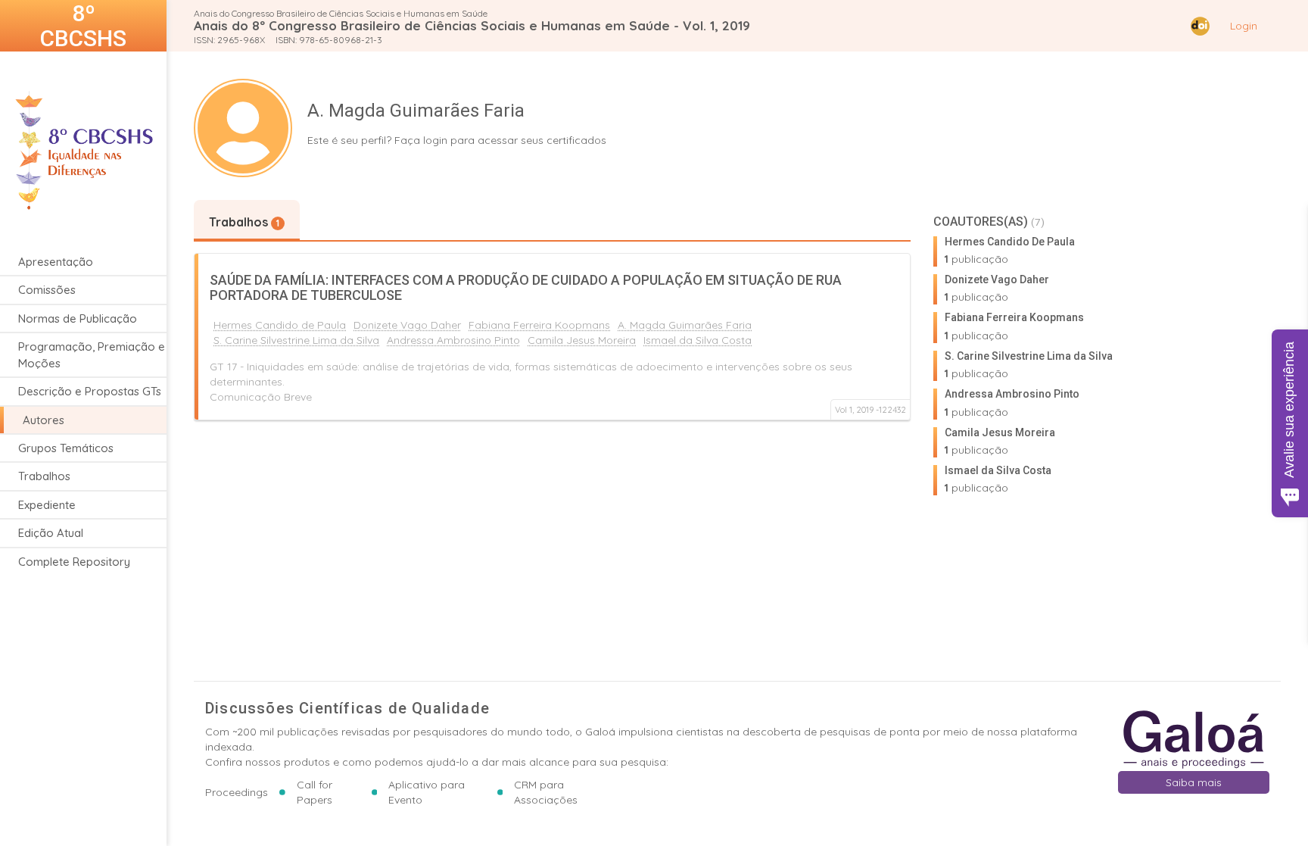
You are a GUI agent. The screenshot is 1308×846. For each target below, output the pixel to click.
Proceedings (236, 792)
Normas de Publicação (77, 318)
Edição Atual (50, 533)
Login (1243, 26)
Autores (43, 420)
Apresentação (55, 261)
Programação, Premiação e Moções (91, 354)
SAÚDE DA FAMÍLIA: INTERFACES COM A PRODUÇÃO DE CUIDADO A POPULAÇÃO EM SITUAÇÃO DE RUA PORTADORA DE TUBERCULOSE (526, 287)
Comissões (47, 290)
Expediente (47, 505)
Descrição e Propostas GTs (89, 391)
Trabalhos (44, 476)
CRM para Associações (546, 792)
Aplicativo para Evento (426, 792)
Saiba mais (1194, 782)
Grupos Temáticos (66, 448)
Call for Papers (314, 792)
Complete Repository (74, 561)
